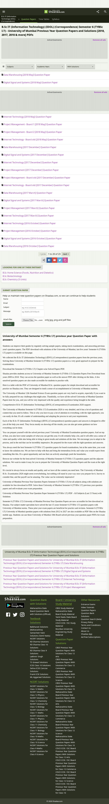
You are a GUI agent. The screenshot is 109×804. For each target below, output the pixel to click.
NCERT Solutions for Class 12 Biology (39, 705)
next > (66, 254)
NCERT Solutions (37, 638)
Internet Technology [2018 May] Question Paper (27, 116)
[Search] (105, 11)
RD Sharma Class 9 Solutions (38, 652)
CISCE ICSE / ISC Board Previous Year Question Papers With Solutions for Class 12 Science (66, 776)
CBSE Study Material (65, 608)
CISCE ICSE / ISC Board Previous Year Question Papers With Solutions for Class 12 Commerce (66, 764)
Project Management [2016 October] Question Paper (30, 230)
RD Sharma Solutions (39, 641)
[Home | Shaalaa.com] (46, 11)
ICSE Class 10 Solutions (40, 665)
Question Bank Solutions (87, 614)
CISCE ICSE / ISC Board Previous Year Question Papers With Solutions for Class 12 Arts (66, 752)
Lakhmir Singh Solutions (36, 658)
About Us (85, 631)
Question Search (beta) (91, 619)
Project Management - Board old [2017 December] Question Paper (36, 177)
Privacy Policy (87, 622)
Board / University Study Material (66, 601)
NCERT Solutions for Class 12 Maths (39, 687)
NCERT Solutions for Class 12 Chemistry (39, 699)
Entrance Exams (88, 604)
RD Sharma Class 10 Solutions (39, 646)
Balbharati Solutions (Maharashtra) (39, 628)
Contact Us (86, 628)
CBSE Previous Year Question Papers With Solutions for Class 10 (65, 686)
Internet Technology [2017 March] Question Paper (28, 215)
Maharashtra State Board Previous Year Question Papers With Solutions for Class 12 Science (65, 727)
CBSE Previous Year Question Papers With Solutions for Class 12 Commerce (65, 664)
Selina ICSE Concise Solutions (38, 669)
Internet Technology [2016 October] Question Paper (29, 223)
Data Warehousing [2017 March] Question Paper (27, 192)
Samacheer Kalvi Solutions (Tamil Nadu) (40, 634)
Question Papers (88, 610)
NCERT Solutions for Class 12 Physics (39, 693)
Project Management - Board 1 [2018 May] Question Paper (32, 124)
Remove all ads (99, 40)
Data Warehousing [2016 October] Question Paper (28, 246)
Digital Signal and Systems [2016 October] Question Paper (32, 238)
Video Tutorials (87, 607)
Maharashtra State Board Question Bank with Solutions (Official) (40, 611)
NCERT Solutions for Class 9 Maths (39, 746)
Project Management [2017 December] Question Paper (31, 170)
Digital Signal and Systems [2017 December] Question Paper (33, 154)
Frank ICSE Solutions (39, 674)
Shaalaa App (86, 634)
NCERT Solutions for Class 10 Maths (39, 735)
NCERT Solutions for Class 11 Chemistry (39, 723)
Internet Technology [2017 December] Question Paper (30, 162)
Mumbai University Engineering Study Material (64, 632)
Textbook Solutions (35, 620)
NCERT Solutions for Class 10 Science (39, 741)
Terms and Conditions (91, 625)
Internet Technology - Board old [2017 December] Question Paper (36, 185)
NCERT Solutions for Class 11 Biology (39, 729)
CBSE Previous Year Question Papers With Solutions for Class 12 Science (65, 675)
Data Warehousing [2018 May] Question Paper (26, 74)
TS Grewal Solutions (39, 662)
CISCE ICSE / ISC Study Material (66, 624)
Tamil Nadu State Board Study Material (66, 618)
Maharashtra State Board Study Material (65, 612)
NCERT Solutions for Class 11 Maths (39, 711)
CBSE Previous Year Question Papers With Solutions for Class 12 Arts (65, 652)
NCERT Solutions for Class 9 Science (39, 752)
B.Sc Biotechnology (12, 276)
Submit (8, 324)
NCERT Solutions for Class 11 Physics (39, 717)
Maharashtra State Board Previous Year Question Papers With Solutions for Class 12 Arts (65, 698)
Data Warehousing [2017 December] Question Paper (29, 147)
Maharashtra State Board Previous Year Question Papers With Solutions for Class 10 (65, 741)
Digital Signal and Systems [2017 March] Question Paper (31, 200)
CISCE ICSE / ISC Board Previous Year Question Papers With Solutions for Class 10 (66, 788)
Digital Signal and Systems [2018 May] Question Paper (30, 82)
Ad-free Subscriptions (90, 637)
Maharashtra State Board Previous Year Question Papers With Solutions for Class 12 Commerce (65, 713)
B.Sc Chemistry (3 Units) (14, 279)
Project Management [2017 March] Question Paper (29, 208)
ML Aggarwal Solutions (40, 677)
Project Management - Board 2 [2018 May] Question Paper (32, 132)
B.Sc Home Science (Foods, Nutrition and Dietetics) (28, 272)
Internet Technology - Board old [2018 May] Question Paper (33, 139)
